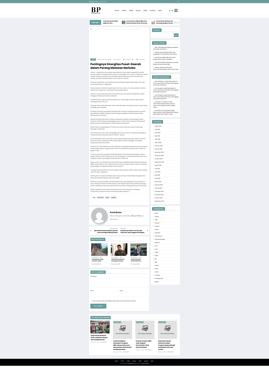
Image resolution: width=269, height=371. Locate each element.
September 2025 (159, 162)
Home (117, 10)
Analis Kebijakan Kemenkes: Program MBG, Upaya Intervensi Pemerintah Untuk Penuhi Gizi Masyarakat (122, 345)
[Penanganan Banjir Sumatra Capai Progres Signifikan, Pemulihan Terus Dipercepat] (99, 249)
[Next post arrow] (147, 230)
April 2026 (157, 139)
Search (157, 30)
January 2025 (158, 188)
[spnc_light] (172, 10)
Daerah (157, 216)
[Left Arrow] (175, 22)
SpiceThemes (145, 363)
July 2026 (157, 129)
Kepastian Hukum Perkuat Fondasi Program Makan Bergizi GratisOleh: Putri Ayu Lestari (166, 345)
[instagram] (176, 1)
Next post (123, 228)
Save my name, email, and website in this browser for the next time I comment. (114, 301)
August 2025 (158, 165)
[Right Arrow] (178, 22)
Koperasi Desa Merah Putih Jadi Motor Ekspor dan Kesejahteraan (99, 337)
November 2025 (159, 155)
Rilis (156, 259)
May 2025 (157, 175)
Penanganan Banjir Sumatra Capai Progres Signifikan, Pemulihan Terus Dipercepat (97, 260)
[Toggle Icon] (176, 10)
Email (121, 290)
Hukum (138, 10)
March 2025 (158, 181)
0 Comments (141, 59)
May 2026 (157, 136)
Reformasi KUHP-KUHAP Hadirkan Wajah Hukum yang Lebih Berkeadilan (137, 260)
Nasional (157, 242)
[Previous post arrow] (90, 230)
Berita (156, 213)
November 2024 (159, 194)
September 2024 (159, 201)
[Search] (169, 10)
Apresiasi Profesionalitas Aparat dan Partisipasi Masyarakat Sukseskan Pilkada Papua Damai (106, 232)
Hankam (157, 226)
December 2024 (159, 191)
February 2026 (159, 146)
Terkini (124, 10)
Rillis (156, 262)
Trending (157, 275)
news (106, 59)
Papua (156, 252)
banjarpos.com (132, 363)
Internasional (158, 236)
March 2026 (158, 142)
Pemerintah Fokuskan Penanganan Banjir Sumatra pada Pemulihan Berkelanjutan (117, 260)
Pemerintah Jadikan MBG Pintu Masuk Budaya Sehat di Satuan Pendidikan (124, 22)
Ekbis (145, 10)
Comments (93, 276)
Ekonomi (157, 223)
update (109, 59)
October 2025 (158, 159)
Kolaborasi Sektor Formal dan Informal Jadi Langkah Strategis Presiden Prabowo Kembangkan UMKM (132, 232)
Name (92, 290)
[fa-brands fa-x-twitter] (172, 1)
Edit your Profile (136, 216)
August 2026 (158, 126)
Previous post (114, 228)
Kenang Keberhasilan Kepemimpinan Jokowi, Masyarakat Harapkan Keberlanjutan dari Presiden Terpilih (165, 112)
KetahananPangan (160, 239)
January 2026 (158, 149)
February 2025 (159, 185)
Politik (131, 10)
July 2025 (157, 168)
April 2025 (157, 178)
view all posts (114, 219)
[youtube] (179, 1)
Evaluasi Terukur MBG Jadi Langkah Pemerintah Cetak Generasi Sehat (143, 344)
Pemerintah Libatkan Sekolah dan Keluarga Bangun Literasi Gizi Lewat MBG (154, 22)
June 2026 (157, 132)
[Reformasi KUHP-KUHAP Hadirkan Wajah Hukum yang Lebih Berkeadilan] (138, 249)
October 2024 (159, 198)
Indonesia (101, 59)
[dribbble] (174, 1)
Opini (160, 10)
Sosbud (152, 10)
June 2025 (157, 172)
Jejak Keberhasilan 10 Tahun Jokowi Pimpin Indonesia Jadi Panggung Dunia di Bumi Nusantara (165, 83)
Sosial (156, 268)
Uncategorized (159, 278)
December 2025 (159, 152)
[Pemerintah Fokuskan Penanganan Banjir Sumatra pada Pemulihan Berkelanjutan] (119, 249)
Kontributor (118, 59)
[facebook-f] (170, 1)
